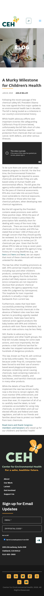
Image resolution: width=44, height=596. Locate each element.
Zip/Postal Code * (10, 526)
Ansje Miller (22, 93)
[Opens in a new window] (9, 576)
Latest (7, 486)
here (4, 254)
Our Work (8, 483)
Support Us (9, 494)
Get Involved (9, 490)
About (6, 479)
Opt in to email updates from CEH (17, 540)
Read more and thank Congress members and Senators (17, 426)
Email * (6, 518)
